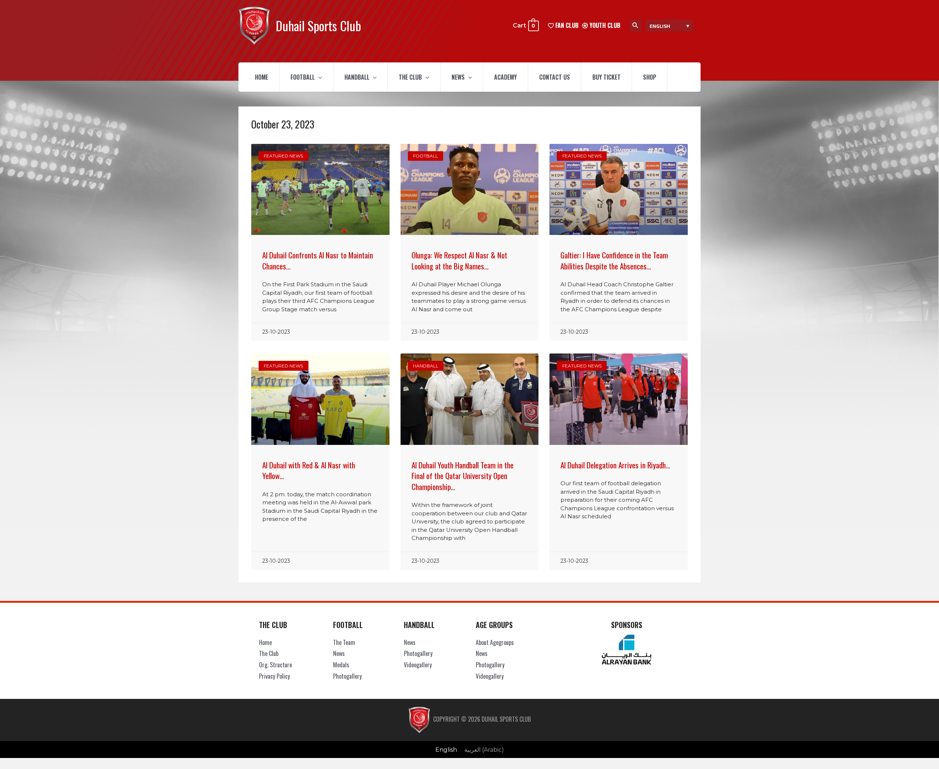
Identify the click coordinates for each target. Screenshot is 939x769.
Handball (356, 77)
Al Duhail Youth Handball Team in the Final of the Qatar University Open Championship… (463, 475)
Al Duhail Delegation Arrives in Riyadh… (615, 465)
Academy (505, 77)
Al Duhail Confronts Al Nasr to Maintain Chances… (317, 260)
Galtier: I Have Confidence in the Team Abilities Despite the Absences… (614, 260)
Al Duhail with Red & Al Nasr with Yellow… (308, 470)
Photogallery (347, 676)
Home (261, 77)
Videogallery (418, 664)
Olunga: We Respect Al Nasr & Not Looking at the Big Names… (459, 260)
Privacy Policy (274, 676)
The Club (410, 77)
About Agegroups (495, 642)
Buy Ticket (606, 77)
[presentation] (318, 77)
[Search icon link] (635, 25)
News (458, 77)
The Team (344, 642)
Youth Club (604, 25)
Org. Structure (275, 664)
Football (303, 77)
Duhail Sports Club (318, 25)
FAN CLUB (566, 25)
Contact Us (554, 77)
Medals (341, 664)
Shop (649, 77)
